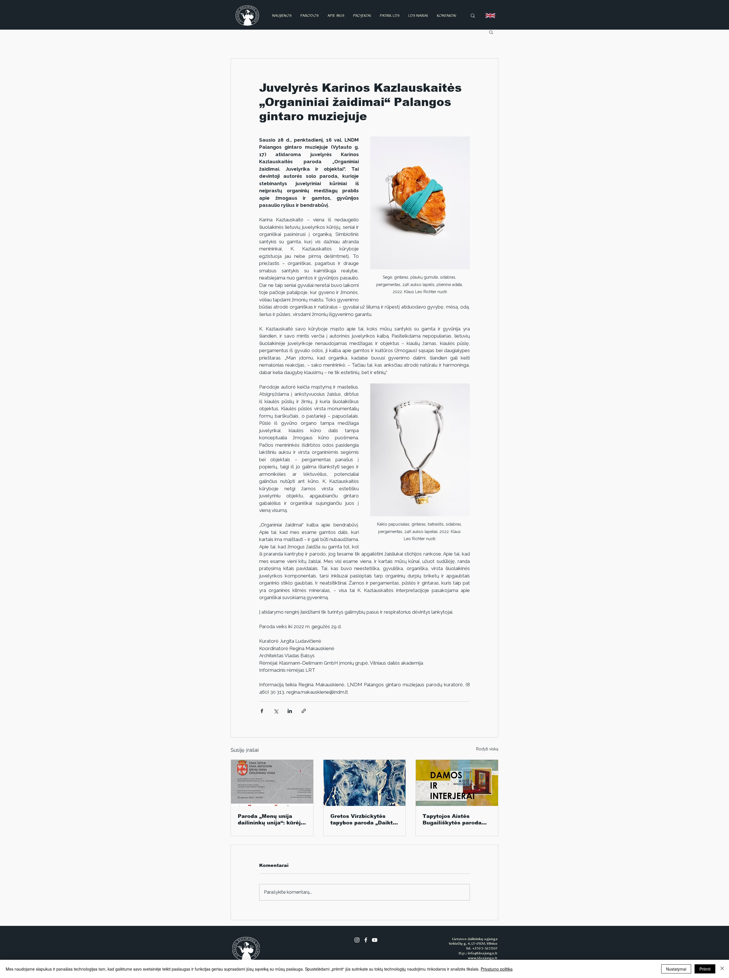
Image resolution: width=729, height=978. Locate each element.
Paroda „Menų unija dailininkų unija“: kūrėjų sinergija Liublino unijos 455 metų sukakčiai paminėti (271, 819)
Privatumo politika (497, 969)
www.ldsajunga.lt (482, 958)
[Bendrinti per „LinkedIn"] (289, 711)
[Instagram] (357, 940)
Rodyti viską (487, 749)
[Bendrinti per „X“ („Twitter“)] (276, 711)
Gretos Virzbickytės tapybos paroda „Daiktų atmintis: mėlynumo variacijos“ (363, 819)
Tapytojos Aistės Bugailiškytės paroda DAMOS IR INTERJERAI (455, 819)
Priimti (704, 969)
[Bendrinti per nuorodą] (303, 711)
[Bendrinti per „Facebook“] (262, 711)
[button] (491, 32)
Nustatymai (676, 969)
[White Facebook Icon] (366, 940)
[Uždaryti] (722, 968)
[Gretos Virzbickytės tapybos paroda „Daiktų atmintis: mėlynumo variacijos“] (364, 783)
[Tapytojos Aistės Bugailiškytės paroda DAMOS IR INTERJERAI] (457, 783)
